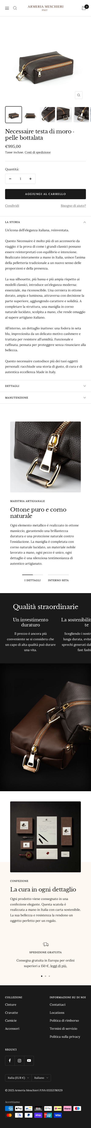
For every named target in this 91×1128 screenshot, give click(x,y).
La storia (12, 222)
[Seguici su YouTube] (29, 1060)
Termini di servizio (63, 1028)
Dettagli (12, 386)
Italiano (39, 1078)
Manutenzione (16, 397)
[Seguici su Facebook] (10, 1060)
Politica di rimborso (64, 1020)
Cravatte (11, 1013)
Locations (57, 1013)
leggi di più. (58, 966)
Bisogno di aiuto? (73, 206)
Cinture (10, 1005)
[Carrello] (84, 8)
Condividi (12, 206)
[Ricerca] (15, 8)
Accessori (12, 1028)
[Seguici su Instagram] (19, 1060)
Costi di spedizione (38, 152)
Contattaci (57, 1005)
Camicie (11, 1020)
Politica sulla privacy (65, 1037)
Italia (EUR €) (16, 1078)
